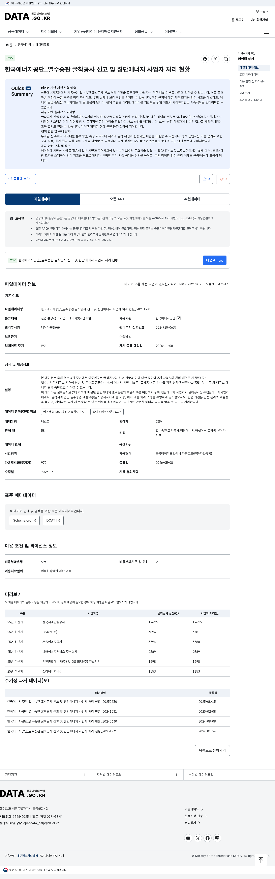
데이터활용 (49, 31)
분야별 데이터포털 (201, 775)
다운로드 (212, 260)
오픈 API (117, 199)
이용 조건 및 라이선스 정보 (253, 84)
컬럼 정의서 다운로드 (105, 412)
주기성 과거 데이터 (251, 100)
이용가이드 (192, 809)
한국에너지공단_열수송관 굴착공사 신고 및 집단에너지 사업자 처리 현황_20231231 (62, 731)
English (264, 11)
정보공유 (141, 31)
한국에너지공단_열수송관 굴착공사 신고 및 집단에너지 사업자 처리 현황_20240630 (62, 721)
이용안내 (170, 31)
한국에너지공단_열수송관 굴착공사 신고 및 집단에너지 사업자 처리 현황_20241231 (62, 711)
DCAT (50, 520)
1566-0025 (21, 817)
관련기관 (11, 775)
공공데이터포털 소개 (51, 856)
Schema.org (22, 520)
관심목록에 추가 (18, 179)
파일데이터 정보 (249, 67)
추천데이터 (192, 199)
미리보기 (245, 93)
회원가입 (262, 20)
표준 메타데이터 (249, 75)
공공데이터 (16, 31)
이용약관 (10, 856)
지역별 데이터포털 (109, 775)
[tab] (42, 199)
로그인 (240, 20)
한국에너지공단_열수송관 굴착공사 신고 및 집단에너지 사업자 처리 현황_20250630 (62, 702)
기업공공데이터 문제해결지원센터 (98, 31)
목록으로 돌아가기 (212, 750)
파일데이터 (43, 200)
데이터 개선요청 (188, 284)
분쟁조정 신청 (194, 816)
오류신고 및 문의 (216, 284)
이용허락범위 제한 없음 (56, 571)
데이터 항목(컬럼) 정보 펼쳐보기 (62, 412)
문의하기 (191, 823)
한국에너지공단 (165, 318)
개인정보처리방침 (27, 856)
